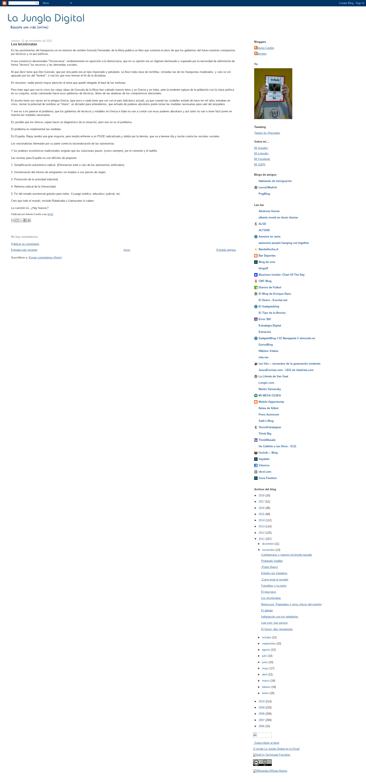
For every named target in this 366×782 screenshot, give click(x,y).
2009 (262, 707)
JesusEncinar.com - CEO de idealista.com (286, 370)
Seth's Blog (266, 420)
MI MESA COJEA (270, 395)
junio (265, 662)
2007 (262, 720)
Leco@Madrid (268, 187)
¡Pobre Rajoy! (269, 567)
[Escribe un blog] (17, 220)
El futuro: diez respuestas (277, 629)
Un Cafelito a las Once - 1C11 (277, 446)
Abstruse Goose (269, 211)
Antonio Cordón (264, 48)
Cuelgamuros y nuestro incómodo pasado (286, 554)
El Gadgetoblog (269, 306)
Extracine (265, 331)
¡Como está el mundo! (274, 579)
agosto (266, 649)
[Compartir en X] (21, 220)
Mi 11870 (259, 164)
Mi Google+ (261, 148)
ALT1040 (264, 230)
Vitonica (264, 465)
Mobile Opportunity (271, 401)
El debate (267, 610)
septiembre (269, 643)
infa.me (263, 357)
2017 (262, 501)
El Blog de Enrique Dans (275, 293)
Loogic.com (266, 382)
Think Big (265, 433)
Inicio (126, 249)
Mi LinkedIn (261, 153)
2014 (262, 520)
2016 (262, 508)
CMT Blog (265, 281)
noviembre (269, 549)
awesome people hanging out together (284, 242)
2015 (262, 514)
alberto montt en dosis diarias (278, 217)
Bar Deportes (267, 255)
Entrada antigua (226, 249)
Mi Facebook (262, 159)
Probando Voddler (272, 561)
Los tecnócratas (24, 44)
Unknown (260, 53)
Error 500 (265, 319)
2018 (262, 495)
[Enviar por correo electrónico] (13, 220)
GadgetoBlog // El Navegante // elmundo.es (287, 338)
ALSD (262, 223)
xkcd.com (265, 471)
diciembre (268, 543)
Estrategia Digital (270, 325)
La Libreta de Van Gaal (273, 376)
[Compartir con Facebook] (25, 220)
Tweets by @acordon (267, 133)
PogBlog (264, 193)
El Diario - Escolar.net (273, 300)
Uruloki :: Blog (268, 452)
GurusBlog (266, 344)
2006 (262, 726)
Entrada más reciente (24, 249)
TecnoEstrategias (270, 427)
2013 (262, 526)
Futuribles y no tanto (273, 585)
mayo (266, 668)
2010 (262, 701)
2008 (262, 713)
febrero (266, 687)
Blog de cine (267, 262)
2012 (262, 532)
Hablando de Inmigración (275, 181)
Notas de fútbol (269, 408)
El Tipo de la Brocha (272, 312)
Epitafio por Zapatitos (274, 573)
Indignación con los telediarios (279, 616)
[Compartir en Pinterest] (29, 220)
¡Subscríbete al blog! (266, 742)
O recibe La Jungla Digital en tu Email (276, 748)
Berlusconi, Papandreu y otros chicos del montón (291, 604)
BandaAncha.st (268, 249)
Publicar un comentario (25, 244)
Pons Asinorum (269, 414)
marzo (266, 680)
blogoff (263, 268)
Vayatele (264, 459)
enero (266, 693)
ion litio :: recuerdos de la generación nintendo (289, 363)
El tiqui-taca (268, 591)
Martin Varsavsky (270, 389)
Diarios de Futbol (270, 287)
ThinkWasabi (267, 440)
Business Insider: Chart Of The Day (282, 274)
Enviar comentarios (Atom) (45, 257)
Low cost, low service (274, 622)
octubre (267, 637)
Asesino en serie (269, 236)
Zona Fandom (268, 478)
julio (265, 655)
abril (265, 674)
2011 (262, 538)
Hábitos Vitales (268, 351)
